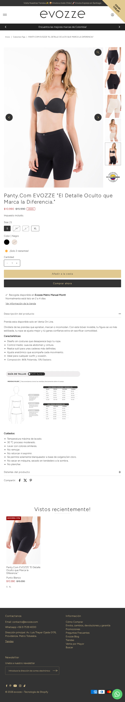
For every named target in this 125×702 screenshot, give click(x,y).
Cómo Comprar (74, 621)
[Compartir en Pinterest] (30, 480)
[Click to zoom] (98, 52)
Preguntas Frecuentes (78, 632)
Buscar (69, 647)
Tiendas (9, 641)
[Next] (119, 27)
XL (35, 228)
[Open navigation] (4, 15)
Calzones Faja (19, 37)
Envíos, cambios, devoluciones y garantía (88, 625)
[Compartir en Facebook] (19, 480)
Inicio (7, 37)
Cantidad (9, 257)
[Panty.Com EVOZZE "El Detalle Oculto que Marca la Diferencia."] (23, 540)
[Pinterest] (10, 686)
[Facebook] (6, 686)
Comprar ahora (62, 283)
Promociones (73, 629)
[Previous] (5, 27)
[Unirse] (55, 671)
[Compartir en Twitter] (25, 480)
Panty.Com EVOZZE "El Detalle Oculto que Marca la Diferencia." (23, 570)
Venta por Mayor (75, 643)
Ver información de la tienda (21, 303)
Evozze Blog (72, 636)
